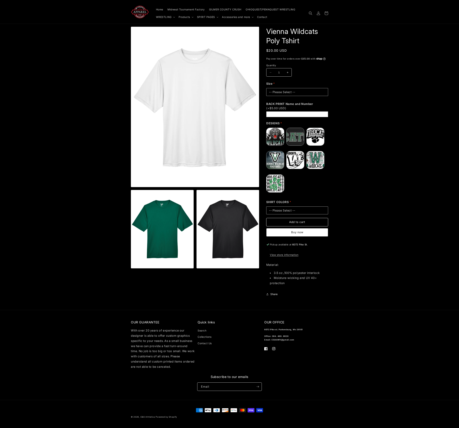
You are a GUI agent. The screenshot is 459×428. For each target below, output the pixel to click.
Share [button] (274, 294)
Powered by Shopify (166, 417)
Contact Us (205, 343)
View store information (284, 254)
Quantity (271, 65)
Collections (205, 336)
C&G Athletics (147, 417)
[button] (165, 17)
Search (202, 330)
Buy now (297, 232)
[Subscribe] (258, 386)
